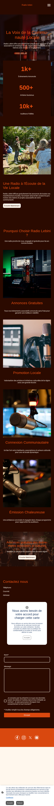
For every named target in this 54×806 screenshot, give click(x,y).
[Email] (37, 737)
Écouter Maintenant (12, 206)
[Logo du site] (27, 7)
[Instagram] (23, 737)
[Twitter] (30, 737)
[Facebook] (17, 737)
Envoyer (27, 715)
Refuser (20, 803)
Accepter (27, 638)
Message (7, 666)
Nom (6, 655)
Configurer (9, 797)
